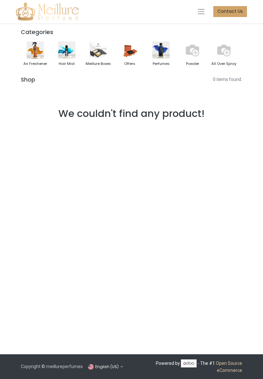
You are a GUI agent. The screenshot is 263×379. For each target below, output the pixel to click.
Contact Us (230, 11)
